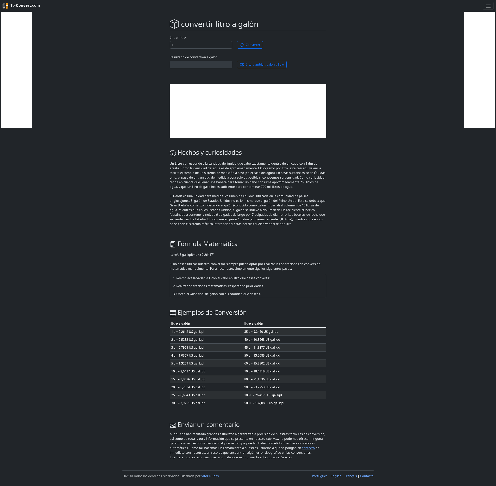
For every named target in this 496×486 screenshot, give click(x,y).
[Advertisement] (16, 70)
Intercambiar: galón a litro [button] (264, 64)
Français (351, 476)
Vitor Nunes (210, 476)
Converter (252, 45)
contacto (308, 448)
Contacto (367, 476)
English (336, 476)
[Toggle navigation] (488, 6)
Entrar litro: (178, 37)
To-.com (24, 5)
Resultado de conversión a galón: (194, 57)
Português (319, 476)
